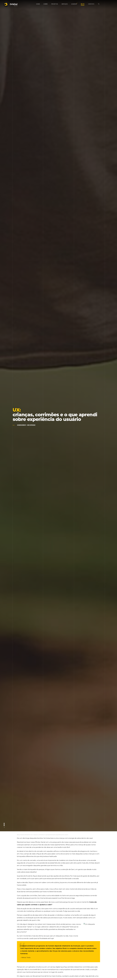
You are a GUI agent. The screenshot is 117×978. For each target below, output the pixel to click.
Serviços (65, 4)
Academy (74, 4)
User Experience (31, 425)
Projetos (54, 4)
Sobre (46, 4)
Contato (91, 4)
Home (38, 4)
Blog (82, 4)
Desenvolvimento (21, 425)
